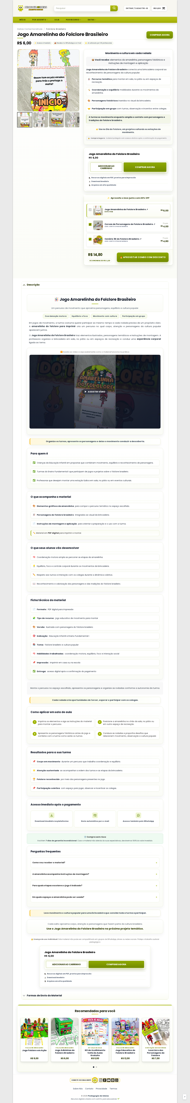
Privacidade (101, 1088)
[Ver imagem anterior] (20, 80)
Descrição (33, 284)
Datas (91, 20)
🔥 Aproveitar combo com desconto (143, 257)
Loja (57, 20)
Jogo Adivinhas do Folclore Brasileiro (65, 1051)
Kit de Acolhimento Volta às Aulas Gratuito (95, 1053)
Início (22, 20)
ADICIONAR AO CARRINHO (106, 167)
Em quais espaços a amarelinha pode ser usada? (58, 897)
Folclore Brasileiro (56, 29)
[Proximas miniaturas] (78, 120)
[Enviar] (114, 8)
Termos (113, 1088)
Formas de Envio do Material (44, 995)
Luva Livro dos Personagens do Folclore (155, 1053)
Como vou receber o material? (48, 862)
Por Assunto (39, 20)
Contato (89, 1088)
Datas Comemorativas (29, 29)
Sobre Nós (78, 1088)
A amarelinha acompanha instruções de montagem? (60, 874)
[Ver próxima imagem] (76, 80)
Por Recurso (72, 20)
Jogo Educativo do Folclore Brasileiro (125, 1051)
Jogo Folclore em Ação (34, 1050)
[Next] (164, 1025)
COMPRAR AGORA (160, 34)
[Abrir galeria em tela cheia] (76, 108)
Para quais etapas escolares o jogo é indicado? (57, 885)
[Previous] (26, 1025)
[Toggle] (24, 285)
